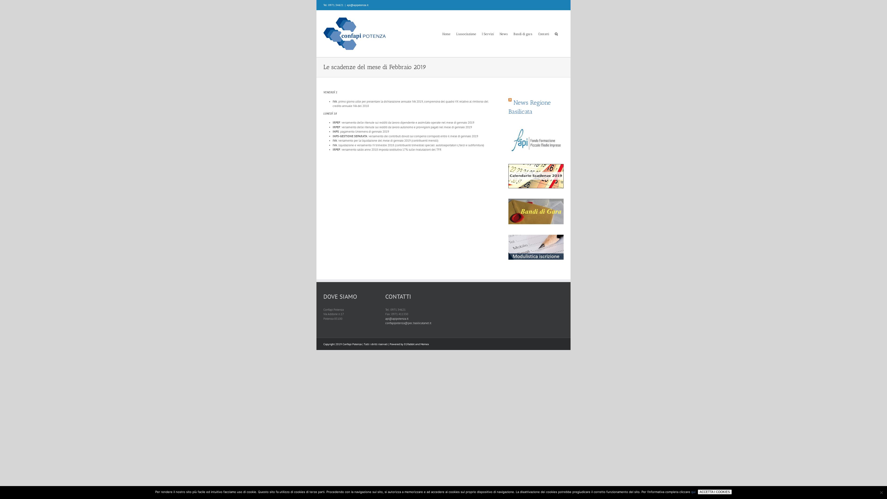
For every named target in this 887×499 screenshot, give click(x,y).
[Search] (556, 33)
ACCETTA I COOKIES (715, 492)
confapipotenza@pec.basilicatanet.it (408, 323)
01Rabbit (409, 344)
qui (693, 492)
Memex (424, 344)
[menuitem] (446, 33)
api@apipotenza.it (357, 5)
